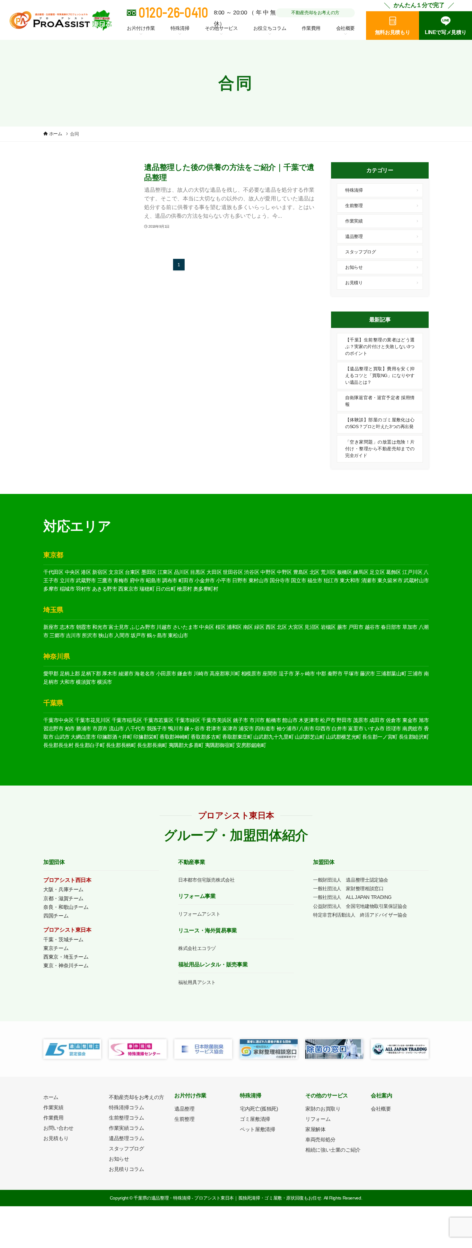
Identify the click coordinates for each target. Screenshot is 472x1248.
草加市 (409, 627)
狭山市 (105, 635)
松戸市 (327, 720)
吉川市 (73, 635)
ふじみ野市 (142, 627)
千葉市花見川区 (92, 720)
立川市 (67, 580)
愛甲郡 (50, 673)
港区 (86, 572)
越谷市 (372, 627)
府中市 (137, 580)
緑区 (259, 627)
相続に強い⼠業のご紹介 (333, 1150)
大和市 (67, 682)
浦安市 (246, 728)
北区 (314, 572)
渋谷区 (251, 572)
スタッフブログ (360, 251)
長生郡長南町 (152, 745)
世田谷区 (233, 572)
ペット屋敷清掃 (257, 1129)
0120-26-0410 (173, 12)
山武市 (62, 737)
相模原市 (251, 673)
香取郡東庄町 (237, 737)
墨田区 (148, 572)
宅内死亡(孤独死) (259, 1109)
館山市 (289, 720)
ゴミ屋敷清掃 (255, 1119)
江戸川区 (412, 572)
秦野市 (335, 673)
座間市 (269, 673)
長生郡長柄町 (121, 745)
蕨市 (342, 627)
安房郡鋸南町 (251, 745)
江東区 (165, 572)
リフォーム (317, 1119)
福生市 (314, 580)
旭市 (424, 720)
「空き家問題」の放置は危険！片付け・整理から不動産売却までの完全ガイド (380, 448)
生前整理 (354, 205)
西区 (270, 627)
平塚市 (351, 673)
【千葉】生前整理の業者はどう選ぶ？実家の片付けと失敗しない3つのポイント (380, 346)
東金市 (409, 720)
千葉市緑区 (187, 720)
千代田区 (53, 572)
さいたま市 (185, 627)
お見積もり (55, 1138)
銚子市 (240, 720)
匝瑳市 (393, 728)
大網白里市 (83, 737)
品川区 (181, 572)
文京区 (116, 572)
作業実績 (354, 221)
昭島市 (153, 580)
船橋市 (273, 720)
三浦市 (415, 673)
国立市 (298, 580)
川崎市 (201, 673)
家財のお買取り (322, 1109)
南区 (248, 627)
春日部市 (391, 627)
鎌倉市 (184, 673)
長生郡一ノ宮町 (379, 737)
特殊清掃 (354, 190)
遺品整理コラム (126, 1138)
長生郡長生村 (58, 745)
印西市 (322, 728)
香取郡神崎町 (175, 737)
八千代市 (135, 728)
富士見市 (119, 627)
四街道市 (265, 728)
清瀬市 (368, 580)
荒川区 (328, 572)
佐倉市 (393, 720)
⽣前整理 (184, 1119)
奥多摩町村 (205, 589)
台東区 (132, 572)
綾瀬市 (126, 673)
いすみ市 (374, 728)
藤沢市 (367, 673)
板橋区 (344, 572)
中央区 (72, 572)
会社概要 (381, 1109)
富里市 (355, 728)
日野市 (239, 580)
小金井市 (205, 580)
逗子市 (286, 673)
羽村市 (83, 589)
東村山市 (259, 580)
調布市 (169, 580)
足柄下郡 (91, 673)
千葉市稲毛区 (127, 720)
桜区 (220, 627)
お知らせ (354, 267)
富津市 (229, 728)
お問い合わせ (58, 1128)
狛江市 (331, 580)
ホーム (50, 1097)
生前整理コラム (126, 1118)
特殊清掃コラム (126, 1107)
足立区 (377, 572)
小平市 (223, 580)
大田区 (214, 572)
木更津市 (309, 720)
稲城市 (67, 589)
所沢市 (89, 635)
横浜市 (104, 682)
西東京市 (128, 589)
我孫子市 (157, 728)
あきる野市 (104, 589)
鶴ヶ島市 (157, 635)
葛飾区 (393, 572)
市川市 (257, 720)
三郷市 (57, 635)
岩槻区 (328, 627)
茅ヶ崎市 (305, 673)
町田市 (186, 580)
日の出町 (166, 589)
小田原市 (166, 673)
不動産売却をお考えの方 (315, 12)
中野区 (267, 572)
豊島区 (300, 572)
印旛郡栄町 (145, 737)
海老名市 (145, 673)
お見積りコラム (126, 1169)
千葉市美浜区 (216, 720)
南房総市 (412, 728)
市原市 (100, 728)
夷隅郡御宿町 (220, 745)
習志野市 (53, 728)
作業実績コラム (126, 1128)
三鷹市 (104, 580)
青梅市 (120, 580)
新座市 (50, 627)
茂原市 (360, 720)
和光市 (99, 627)
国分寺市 (280, 580)
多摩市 (50, 589)
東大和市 (350, 580)
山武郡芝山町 (310, 737)
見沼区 (311, 627)
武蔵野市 (86, 580)
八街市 (306, 728)
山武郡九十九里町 (273, 737)
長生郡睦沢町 (414, 737)
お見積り (354, 282)
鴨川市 (175, 728)
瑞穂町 (146, 589)
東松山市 (178, 635)
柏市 (70, 728)
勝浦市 (83, 728)
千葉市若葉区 (158, 720)
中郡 (321, 673)
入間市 (121, 635)
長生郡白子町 (89, 745)
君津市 (213, 728)
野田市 (344, 720)
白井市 (339, 728)
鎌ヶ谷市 (194, 728)
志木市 (67, 627)
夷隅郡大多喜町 (186, 745)
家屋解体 (315, 1129)
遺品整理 (354, 236)
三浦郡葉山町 (391, 673)
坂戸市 (138, 635)
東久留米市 (389, 580)
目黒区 (197, 572)
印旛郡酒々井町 (114, 737)
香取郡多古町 (206, 737)
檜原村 (184, 589)
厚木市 (109, 673)
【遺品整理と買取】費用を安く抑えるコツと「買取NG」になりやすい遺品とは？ (380, 375)
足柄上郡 (70, 673)
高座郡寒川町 (225, 673)
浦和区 (234, 627)
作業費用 (311, 28)
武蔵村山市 (416, 580)
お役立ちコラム (269, 28)
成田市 (376, 720)
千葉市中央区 (58, 720)
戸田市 (355, 627)
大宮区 (295, 627)
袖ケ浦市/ (287, 728)
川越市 (163, 627)
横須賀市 (86, 682)
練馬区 (360, 572)
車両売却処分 (320, 1139)
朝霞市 (83, 627)
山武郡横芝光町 (343, 737)
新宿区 (99, 572)
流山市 (116, 728)
